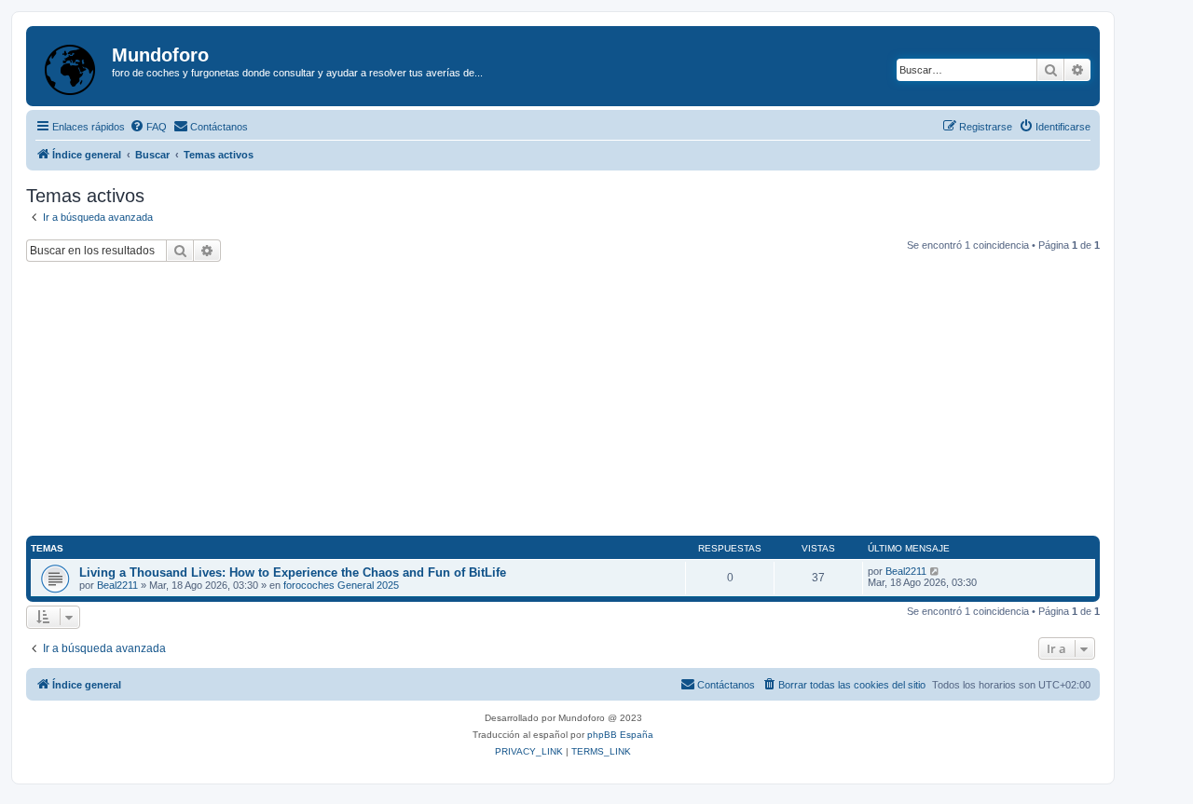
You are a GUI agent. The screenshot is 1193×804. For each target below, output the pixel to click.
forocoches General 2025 (341, 585)
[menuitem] (148, 127)
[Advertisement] (563, 401)
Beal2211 (117, 585)
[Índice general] (71, 66)
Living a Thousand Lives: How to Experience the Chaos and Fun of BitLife (292, 572)
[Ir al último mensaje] (935, 571)
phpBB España (620, 734)
